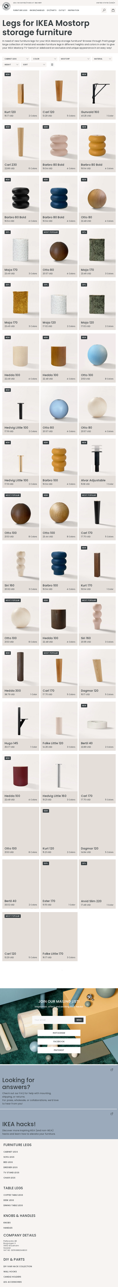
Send (79, 1177)
